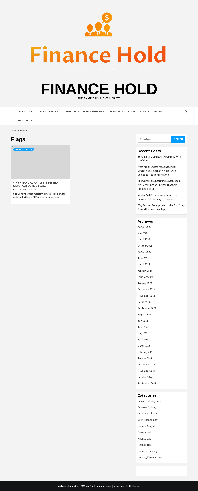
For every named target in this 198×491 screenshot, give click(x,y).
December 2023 (146, 289)
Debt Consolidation (122, 111)
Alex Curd (22, 190)
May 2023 (142, 333)
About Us (23, 120)
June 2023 (143, 327)
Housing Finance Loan (150, 457)
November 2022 (146, 371)
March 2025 (144, 264)
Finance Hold (99, 89)
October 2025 (145, 245)
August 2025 (144, 252)
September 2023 (147, 308)
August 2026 (144, 226)
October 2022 (145, 377)
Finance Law (144, 438)
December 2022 (146, 364)
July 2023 (143, 320)
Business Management (150, 401)
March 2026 (144, 239)
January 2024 (145, 283)
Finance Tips (71, 111)
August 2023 (144, 314)
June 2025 (143, 258)
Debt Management (94, 111)
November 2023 (146, 295)
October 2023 (145, 302)
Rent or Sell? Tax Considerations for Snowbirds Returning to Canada (157, 197)
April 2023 (143, 339)
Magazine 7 (119, 486)
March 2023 (144, 346)
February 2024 (145, 277)
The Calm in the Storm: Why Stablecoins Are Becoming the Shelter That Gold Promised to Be (160, 184)
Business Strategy (150, 111)
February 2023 (145, 352)
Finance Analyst (49, 111)
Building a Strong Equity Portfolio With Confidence (159, 158)
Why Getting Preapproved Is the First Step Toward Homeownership (161, 207)
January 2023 (145, 358)
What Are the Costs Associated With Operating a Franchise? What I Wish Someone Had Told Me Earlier (157, 170)
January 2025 (145, 270)
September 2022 (147, 383)
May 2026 (142, 233)
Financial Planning (148, 451)
